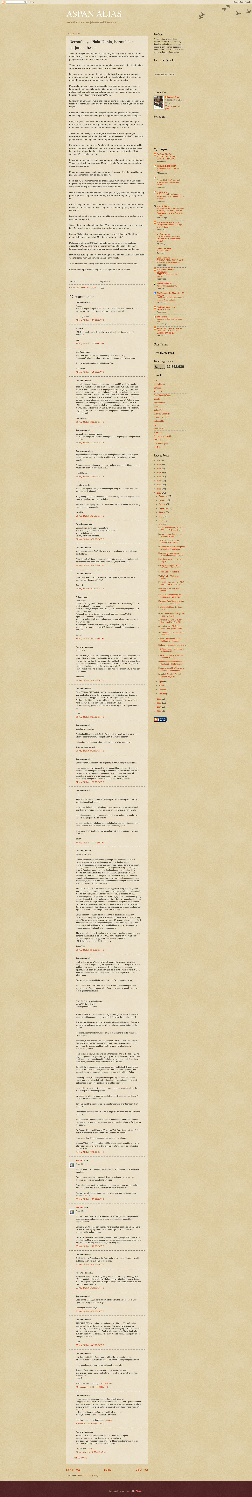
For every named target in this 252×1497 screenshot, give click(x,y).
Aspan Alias (83, 287)
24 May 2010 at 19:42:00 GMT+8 (90, 638)
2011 (159, 489)
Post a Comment (80, 1458)
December (163, 496)
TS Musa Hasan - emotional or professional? (171, 650)
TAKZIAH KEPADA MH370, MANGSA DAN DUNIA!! (167, 332)
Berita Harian (159, 384)
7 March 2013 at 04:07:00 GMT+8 (90, 1424)
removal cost (106, 1383)
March (162, 686)
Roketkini (158, 432)
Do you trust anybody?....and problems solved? (170, 535)
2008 (159, 703)
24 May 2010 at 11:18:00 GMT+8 (90, 320)
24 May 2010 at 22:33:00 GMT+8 (90, 842)
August (162, 512)
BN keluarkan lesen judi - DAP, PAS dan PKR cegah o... (171, 529)
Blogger (139, 1491)
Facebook (158, 391)
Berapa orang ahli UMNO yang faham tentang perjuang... (171, 669)
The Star (157, 440)
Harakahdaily (159, 403)
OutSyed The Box (165, 154)
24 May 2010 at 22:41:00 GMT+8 (90, 950)
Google (157, 399)
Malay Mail (158, 410)
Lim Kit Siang (163, 206)
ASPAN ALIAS (94, 13)
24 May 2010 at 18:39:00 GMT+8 (90, 539)
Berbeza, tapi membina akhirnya (172, 645)
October (162, 504)
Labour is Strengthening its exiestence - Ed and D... (169, 596)
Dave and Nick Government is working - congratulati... (171, 602)
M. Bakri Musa (163, 234)
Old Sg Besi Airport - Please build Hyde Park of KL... (170, 566)
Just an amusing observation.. (168, 286)
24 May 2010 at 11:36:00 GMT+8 (90, 343)
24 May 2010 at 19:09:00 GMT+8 (90, 565)
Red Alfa (79, 1160)
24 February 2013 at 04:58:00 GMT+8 (92, 1387)
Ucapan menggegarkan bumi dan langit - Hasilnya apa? (170, 663)
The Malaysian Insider (163, 436)
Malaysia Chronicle (162, 414)
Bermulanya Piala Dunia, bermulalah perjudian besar (170, 554)
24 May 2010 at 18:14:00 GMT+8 (90, 516)
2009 (159, 699)
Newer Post (73, 1469)
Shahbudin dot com (166, 307)
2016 (159, 469)
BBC (156, 380)
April (161, 682)
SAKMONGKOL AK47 (166, 166)
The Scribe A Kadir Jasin (168, 222)
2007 (159, 707)
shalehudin (162, 317)
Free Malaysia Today (162, 395)
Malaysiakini (159, 421)
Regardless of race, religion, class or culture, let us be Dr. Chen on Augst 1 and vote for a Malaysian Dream (170, 211)
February (163, 690)
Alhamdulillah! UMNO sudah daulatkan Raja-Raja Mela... (171, 627)
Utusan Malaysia (161, 443)
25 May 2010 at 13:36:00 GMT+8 (90, 1264)
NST (156, 425)
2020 (159, 460)
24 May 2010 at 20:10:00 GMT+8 (90, 751)
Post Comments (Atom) (88, 1475)
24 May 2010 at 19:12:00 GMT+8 (90, 589)
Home (107, 1469)
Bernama (157, 388)
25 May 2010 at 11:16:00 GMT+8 (90, 1199)
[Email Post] (102, 287)
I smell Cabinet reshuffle (168, 572)
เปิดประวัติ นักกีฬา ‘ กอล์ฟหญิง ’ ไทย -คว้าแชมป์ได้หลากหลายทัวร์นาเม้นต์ (169, 238)
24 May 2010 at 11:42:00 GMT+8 (90, 372)
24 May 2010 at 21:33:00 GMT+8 (90, 782)
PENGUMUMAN (163, 310)
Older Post (141, 1469)
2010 (159, 493)
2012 (159, 485)
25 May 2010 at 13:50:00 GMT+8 (90, 1311)
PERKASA (158, 429)
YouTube (157, 447)
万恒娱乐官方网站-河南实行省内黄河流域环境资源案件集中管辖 (170, 261)
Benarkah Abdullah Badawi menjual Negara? (169, 675)
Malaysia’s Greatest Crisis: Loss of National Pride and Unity (170, 299)
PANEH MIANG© (164, 284)
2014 (159, 477)
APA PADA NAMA (163, 251)
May (161, 524)
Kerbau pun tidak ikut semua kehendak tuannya (170, 656)
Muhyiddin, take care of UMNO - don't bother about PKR (172, 583)
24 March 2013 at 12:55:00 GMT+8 (90, 1452)
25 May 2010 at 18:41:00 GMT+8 (90, 1345)
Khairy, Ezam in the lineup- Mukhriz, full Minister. (169, 640)
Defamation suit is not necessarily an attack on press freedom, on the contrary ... (170, 196)
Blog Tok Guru (163, 258)
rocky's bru (162, 192)
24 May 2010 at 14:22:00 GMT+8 (90, 443)
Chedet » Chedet (164, 248)
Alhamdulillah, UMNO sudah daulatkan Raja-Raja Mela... (171, 621)
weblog (109, 1420)
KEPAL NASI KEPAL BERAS (169, 328)
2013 (159, 481)
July (161, 516)
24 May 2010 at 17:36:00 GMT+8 (90, 477)
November (163, 500)
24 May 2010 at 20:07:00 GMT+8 (90, 717)
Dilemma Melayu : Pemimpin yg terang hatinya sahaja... (171, 548)
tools (90, 1449)
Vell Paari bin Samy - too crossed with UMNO (168, 541)
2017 (159, 464)
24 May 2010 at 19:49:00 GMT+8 (90, 680)
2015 (159, 473)
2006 (159, 711)
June (161, 520)
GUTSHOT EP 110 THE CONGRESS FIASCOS (166, 158)
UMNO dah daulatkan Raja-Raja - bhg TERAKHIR (171, 614)
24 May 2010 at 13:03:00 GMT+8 (90, 422)
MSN (156, 406)
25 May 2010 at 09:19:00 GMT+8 (90, 1152)
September (164, 508)
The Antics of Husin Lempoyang (166, 270)
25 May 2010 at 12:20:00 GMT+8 (90, 1246)
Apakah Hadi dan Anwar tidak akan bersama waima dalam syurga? (168, 182)
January (162, 694)
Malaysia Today (160, 417)
